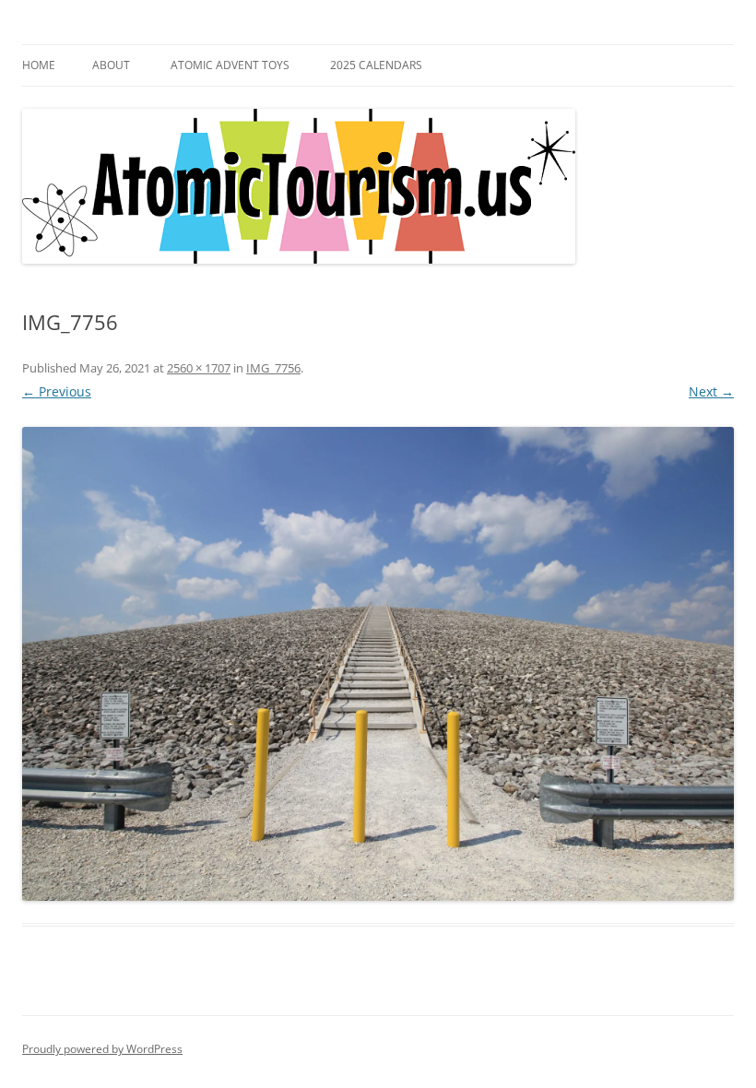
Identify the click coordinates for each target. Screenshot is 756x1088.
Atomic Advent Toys (230, 65)
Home (38, 65)
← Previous (56, 391)
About (111, 65)
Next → (711, 391)
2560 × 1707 (198, 368)
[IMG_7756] (378, 664)
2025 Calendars (376, 65)
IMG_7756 (273, 368)
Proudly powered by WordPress (102, 1049)
